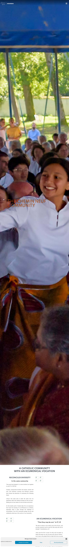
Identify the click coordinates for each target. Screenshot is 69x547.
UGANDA (10, 3)
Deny (41, 542)
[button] (66, 539)
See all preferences (58, 542)
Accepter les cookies (23, 542)
